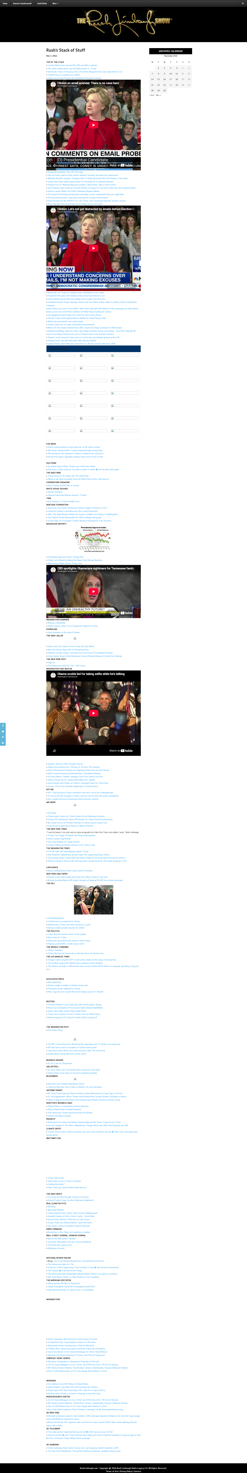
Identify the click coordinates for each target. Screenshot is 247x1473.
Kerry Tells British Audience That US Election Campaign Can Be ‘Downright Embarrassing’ (85, 1409)
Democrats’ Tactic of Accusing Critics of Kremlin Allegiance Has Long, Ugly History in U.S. (85, 71)
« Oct (151, 95)
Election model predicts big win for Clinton (66, 927)
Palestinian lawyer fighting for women (64, 988)
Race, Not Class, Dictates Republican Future (66, 1084)
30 (164, 90)
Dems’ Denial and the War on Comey (63, 485)
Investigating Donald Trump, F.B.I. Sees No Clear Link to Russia (74, 315)
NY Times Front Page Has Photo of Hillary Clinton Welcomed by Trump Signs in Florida (85, 1093)
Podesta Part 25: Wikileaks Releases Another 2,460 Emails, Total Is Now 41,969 (82, 184)
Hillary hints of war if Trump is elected (64, 1181)
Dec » (158, 95)
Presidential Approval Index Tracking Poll (65, 557)
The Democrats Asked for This (61, 1264)
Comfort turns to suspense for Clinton (64, 75)
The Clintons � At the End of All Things (65, 1270)
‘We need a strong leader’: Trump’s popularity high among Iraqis (75, 450)
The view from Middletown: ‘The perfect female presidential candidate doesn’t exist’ (84, 1451)
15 (158, 79)
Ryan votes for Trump (57, 937)
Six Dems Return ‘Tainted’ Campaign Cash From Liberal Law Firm (75, 776)
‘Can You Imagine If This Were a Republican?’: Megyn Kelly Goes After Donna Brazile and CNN (88, 1125)
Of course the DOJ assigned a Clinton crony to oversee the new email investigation (83, 796)
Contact (137, 1471)
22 (158, 85)
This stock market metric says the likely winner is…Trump (72, 68)
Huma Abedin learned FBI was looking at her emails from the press (76, 299)
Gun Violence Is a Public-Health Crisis (63, 501)
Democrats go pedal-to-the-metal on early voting (69, 940)
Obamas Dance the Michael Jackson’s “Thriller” (67, 495)
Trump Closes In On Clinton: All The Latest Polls (68, 476)
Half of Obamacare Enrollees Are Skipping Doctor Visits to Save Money (78, 770)
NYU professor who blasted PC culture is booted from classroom (75, 453)
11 (177, 73)
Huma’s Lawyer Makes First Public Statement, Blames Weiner (73, 191)
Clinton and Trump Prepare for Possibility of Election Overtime (74, 78)
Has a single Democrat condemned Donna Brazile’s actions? (73, 799)
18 (177, 79)
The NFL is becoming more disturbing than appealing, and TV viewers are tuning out (84, 1044)
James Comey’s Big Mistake (59, 838)
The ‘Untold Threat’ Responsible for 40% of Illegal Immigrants (74, 517)
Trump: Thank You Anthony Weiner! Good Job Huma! (70, 1222)
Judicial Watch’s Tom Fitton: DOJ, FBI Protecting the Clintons (73, 1387)
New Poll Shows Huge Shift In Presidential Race (68, 649)
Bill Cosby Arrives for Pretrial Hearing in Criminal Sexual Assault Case (77, 822)
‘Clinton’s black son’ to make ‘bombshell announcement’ (71, 324)
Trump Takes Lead (56, 1178)
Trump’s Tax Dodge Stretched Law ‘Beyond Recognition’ (72, 835)
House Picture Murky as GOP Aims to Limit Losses (69, 1219)
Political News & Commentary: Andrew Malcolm (68, 1106)
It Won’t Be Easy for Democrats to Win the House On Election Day (76, 953)
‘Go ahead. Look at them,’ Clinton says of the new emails (71, 466)
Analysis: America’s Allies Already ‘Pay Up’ (65, 764)
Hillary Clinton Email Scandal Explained (64, 1109)
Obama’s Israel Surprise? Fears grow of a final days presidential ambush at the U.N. (84, 337)
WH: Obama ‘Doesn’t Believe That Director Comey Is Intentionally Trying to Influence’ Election (88, 1367)
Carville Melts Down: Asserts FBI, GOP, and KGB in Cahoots (72, 65)
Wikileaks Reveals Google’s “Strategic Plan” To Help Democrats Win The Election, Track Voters (88, 178)
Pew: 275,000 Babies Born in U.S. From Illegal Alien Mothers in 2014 (77, 1371)
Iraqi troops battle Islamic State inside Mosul (67, 1011)
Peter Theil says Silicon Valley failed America (67, 1187)
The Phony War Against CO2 (60, 1245)
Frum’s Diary (81, 1261)
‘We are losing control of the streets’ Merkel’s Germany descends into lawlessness (83, 175)
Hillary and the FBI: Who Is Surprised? (64, 1283)
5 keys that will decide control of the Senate (67, 934)
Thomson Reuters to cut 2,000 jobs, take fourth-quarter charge (74, 1004)
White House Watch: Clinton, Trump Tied (65, 563)
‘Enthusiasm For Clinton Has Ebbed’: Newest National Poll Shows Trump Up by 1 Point (84, 1122)
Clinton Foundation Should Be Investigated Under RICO (71, 1286)
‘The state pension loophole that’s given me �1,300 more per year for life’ (80, 1432)
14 (152, 79)
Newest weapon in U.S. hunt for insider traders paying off (72, 1017)
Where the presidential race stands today (65, 321)
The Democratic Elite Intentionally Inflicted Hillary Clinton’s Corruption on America (82, 1274)
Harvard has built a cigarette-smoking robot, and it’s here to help (75, 456)
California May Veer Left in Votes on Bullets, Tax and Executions (75, 1087)
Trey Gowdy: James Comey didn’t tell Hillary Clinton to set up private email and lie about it (86, 858)
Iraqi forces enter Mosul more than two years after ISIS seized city (76, 1050)
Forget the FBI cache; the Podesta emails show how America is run (76, 295)
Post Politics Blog (55, 1030)
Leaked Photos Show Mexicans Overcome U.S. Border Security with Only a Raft (81, 343)
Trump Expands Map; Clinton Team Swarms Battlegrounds (72, 1213)
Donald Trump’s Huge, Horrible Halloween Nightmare (70, 1200)
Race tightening (54, 982)
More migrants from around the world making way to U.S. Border (75, 991)
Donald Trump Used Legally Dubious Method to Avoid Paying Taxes (77, 318)
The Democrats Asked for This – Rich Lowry (66, 665)
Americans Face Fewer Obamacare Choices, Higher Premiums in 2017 (77, 508)
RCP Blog (51, 1206)
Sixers (101, 1261)
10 (171, 73)
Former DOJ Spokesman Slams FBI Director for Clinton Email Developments (80, 819)
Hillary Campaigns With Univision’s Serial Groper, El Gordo (72, 1339)
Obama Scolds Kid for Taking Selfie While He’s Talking (71, 780)
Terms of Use (112, 1471)
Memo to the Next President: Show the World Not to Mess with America (78, 479)
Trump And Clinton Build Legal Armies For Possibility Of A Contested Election (80, 181)
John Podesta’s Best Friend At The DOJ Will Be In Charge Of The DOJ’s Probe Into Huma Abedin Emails (92, 188)
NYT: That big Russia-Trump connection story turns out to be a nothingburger (80, 792)
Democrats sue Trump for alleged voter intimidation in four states (76, 292)
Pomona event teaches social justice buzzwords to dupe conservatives (78, 197)
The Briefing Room (56, 918)
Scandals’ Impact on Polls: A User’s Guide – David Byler (71, 1216)
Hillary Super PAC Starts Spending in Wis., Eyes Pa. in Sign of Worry (76, 1390)
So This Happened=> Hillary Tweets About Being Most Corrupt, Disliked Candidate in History (87, 1096)
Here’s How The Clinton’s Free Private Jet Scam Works (71, 646)
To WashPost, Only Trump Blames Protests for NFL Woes (72, 1342)
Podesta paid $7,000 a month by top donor (66, 943)
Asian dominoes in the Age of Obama (64, 632)
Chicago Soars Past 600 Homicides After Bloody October (72, 340)
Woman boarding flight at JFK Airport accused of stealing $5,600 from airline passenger (85, 880)
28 (152, 90)
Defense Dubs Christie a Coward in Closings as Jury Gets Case (74, 1393)
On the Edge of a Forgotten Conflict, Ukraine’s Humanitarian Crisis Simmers (79, 520)
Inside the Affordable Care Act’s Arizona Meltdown (69, 1242)
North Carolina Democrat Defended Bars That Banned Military (74, 773)
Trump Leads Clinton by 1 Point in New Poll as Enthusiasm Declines (76, 816)
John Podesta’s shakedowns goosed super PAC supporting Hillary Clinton (78, 854)
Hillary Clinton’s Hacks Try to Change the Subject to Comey (73, 626)
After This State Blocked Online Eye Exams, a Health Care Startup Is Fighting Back (82, 514)
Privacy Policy (126, 1471)
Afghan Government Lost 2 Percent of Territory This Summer (74, 767)
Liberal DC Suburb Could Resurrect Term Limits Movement (73, 511)
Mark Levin (92, 1261)
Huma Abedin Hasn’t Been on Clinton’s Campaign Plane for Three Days (78, 783)
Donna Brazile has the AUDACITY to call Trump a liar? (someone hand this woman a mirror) (87, 200)
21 (152, 85)
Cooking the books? (56, 1184)
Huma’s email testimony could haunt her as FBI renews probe (74, 447)
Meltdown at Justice (56, 1248)
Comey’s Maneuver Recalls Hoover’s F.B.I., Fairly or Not (71, 845)
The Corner (58, 1261)
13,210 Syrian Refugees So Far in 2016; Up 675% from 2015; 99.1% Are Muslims (83, 1364)
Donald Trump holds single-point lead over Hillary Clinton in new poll (78, 877)
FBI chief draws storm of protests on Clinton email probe (72, 1047)
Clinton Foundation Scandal (59, 1115)
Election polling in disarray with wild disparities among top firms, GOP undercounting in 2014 (87, 861)
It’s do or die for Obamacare (60, 1063)
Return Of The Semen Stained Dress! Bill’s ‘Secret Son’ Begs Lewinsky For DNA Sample (85, 327)
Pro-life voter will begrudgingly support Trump (68, 851)
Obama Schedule (55, 492)
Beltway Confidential (56, 622)
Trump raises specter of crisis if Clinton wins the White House (74, 1014)
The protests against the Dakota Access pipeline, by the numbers (75, 963)
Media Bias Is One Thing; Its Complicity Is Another (69, 1232)
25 (177, 85)
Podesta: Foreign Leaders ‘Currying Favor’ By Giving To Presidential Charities (80, 652)
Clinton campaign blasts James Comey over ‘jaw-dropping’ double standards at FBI (83, 1448)
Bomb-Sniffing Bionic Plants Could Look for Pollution (70, 870)
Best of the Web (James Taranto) (62, 1238)
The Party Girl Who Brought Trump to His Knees (68, 1197)
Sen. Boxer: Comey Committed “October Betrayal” (69, 1226)
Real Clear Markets (56, 1210)
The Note (52, 813)
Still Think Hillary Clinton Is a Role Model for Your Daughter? (74, 1277)
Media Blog (70, 1261)
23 (164, 85)
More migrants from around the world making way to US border (75, 204)
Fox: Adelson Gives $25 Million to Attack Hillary (68, 1384)
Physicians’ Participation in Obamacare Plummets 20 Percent (73, 1361)
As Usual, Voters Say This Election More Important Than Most (74, 1070)
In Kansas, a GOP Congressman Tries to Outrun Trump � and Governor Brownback (83, 1267)
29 (158, 90)
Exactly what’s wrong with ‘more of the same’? (67, 1054)
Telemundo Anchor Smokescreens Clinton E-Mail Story (71, 1345)
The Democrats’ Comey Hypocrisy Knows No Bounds (70, 1112)
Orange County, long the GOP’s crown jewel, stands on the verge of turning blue (82, 959)
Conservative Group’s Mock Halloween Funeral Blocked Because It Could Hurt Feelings (85, 656)
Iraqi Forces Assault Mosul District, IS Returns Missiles (70, 826)
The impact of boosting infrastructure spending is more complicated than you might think (86, 194)
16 (164, 79)
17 (171, 79)
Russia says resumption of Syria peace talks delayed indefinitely (75, 1007)
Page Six (51, 662)
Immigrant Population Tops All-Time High (65, 172)
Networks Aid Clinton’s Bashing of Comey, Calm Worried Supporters (76, 1355)
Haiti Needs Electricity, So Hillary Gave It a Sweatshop (71, 1290)
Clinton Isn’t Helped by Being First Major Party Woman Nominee (75, 560)
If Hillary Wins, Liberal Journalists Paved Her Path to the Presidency (76, 1348)
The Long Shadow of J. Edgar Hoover (64, 842)
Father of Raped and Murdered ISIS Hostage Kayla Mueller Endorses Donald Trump (84, 1100)
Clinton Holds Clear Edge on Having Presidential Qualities (72, 1073)
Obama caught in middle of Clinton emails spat (68, 985)
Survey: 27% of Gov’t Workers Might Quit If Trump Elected (73, 786)
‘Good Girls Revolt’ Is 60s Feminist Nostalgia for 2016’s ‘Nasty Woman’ (77, 1351)
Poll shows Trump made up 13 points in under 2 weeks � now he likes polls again (83, 469)
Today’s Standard (55, 950)
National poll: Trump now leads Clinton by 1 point (69, 924)
